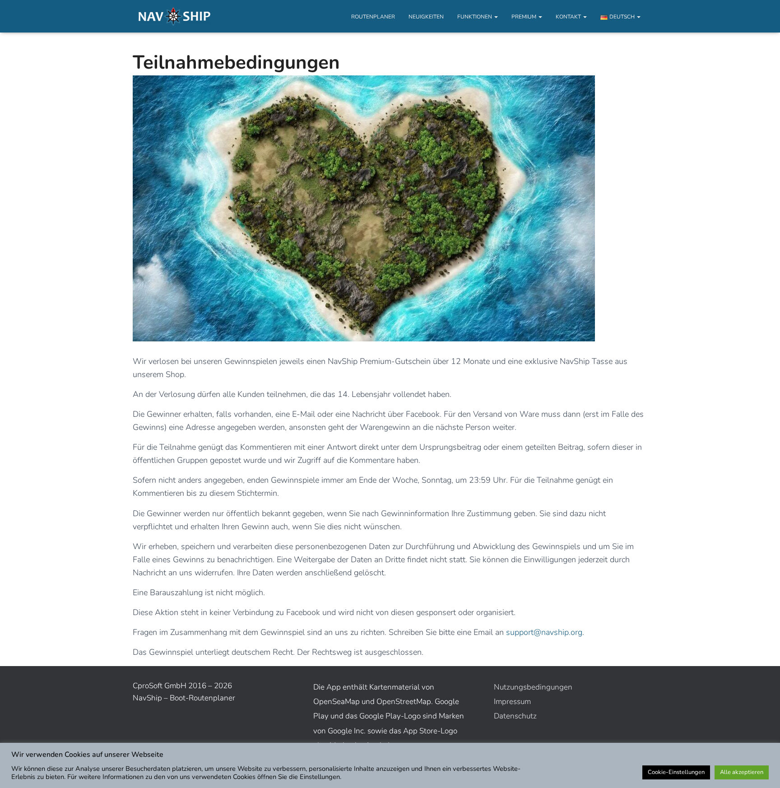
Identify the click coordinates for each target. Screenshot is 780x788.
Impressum (512, 701)
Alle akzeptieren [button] (741, 772)
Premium (524, 16)
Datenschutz (515, 716)
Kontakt (569, 16)
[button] (495, 16)
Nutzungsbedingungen (533, 687)
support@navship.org (544, 632)
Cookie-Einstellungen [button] (676, 772)
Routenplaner (373, 16)
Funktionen (475, 16)
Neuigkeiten (426, 16)
